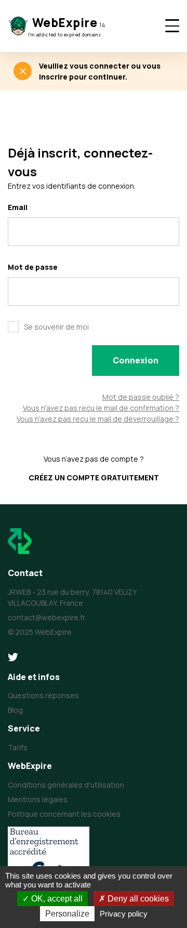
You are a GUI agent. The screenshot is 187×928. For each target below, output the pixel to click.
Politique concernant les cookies (64, 814)
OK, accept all (56, 898)
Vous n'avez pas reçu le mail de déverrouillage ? (98, 419)
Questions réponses (43, 695)
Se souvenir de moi (56, 327)
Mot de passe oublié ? (140, 397)
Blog (15, 710)
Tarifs (18, 747)
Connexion (135, 360)
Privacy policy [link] (124, 913)
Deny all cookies (137, 898)
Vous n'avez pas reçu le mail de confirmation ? (101, 408)
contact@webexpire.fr (46, 617)
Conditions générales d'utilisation (66, 785)
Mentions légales (38, 799)
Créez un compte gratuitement (94, 477)
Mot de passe (33, 267)
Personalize (67, 913)
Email (18, 207)
